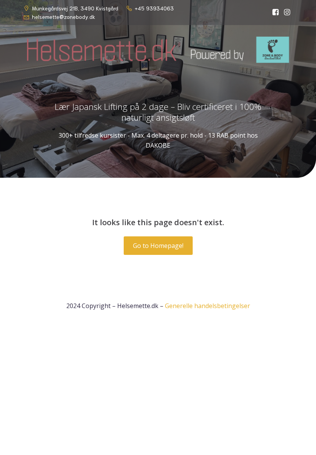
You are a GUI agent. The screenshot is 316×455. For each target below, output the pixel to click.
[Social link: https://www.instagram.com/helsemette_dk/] (287, 12)
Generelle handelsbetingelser (207, 306)
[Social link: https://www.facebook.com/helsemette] (275, 12)
